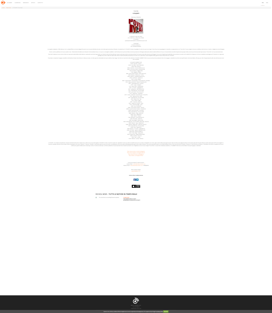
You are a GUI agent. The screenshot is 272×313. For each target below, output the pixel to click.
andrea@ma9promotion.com (139, 164)
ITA (263, 2)
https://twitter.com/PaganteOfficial (136, 155)
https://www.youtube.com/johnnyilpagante (136, 151)
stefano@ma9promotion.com (136, 165)
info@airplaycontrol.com (136, 308)
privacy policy (160, 311)
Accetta (166, 311)
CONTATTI (40, 2)
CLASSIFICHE (17, 2)
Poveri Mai (136, 11)
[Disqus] (136, 237)
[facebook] (135, 181)
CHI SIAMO (9, 2)
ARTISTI (33, 2)
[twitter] (137, 181)
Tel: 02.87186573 (136, 306)
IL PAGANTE (136, 13)
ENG (267, 2)
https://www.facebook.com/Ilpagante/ (136, 154)
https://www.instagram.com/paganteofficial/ (136, 152)
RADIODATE (26, 2)
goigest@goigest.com (136, 171)
